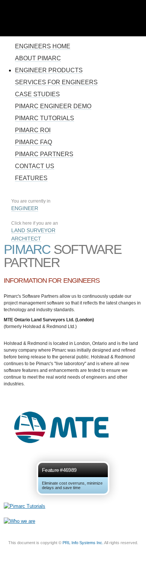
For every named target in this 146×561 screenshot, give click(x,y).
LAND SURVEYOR (33, 230)
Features (31, 178)
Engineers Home (42, 46)
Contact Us (34, 166)
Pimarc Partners (44, 154)
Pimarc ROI (33, 130)
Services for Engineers (56, 82)
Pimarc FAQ (33, 142)
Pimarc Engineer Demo (53, 106)
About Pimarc (38, 58)
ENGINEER (24, 208)
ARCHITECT (26, 239)
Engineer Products (49, 70)
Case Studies (37, 94)
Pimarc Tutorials (44, 118)
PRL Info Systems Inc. (83, 542)
